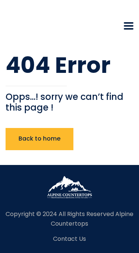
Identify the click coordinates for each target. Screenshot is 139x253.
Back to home (39, 138)
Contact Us (69, 239)
